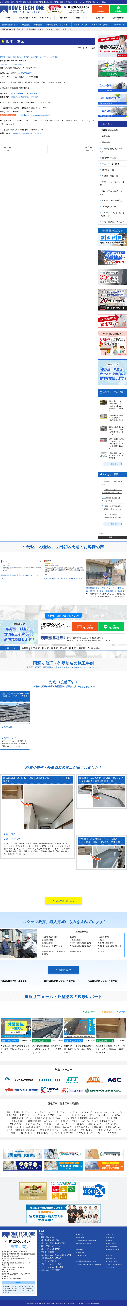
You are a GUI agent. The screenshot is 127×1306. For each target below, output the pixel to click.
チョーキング (40, 1112)
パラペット (58, 1133)
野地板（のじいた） (109, 1121)
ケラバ (9, 1130)
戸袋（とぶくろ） (62, 1124)
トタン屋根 (113, 1118)
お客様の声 (80, 1252)
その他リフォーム (110, 206)
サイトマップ (111, 1267)
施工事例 (79, 1250)
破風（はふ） (99, 1127)
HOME (41, 1231)
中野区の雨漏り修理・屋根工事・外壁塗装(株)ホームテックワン (55, 1303)
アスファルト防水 (87, 1115)
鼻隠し (13, 1133)
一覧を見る (113, 464)
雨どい (48, 1127)
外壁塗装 (26, 24)
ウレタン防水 (103, 1115)
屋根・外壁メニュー (27, 17)
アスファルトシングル (85, 1133)
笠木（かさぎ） (16, 1124)
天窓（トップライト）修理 (112, 184)
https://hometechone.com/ (11, 64)
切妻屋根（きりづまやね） (49, 1130)
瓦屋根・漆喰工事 (110, 176)
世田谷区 (35, 648)
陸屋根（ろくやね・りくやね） (49, 1118)
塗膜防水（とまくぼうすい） (22, 1118)
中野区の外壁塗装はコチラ (86, 1261)
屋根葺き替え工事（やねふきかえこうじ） (43, 1121)
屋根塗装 (38, 24)
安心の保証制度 (111, 1247)
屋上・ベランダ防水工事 (50, 1249)
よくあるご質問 (111, 1261)
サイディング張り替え (112, 200)
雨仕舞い (17, 1112)
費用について (81, 1234)
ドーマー (119, 1130)
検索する (112, 537)
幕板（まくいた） (95, 1124)
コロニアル (112, 1133)
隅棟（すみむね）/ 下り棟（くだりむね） (96, 1130)
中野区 (25, 648)
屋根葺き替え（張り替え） (57, 24)
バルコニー (62, 1115)
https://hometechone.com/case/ (24, 93)
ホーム (9, 17)
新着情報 (108, 1011)
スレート (100, 1133)
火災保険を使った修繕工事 (86, 1241)
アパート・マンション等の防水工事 (112, 214)
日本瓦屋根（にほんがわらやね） (92, 1118)
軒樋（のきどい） (26, 1133)
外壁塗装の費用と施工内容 (51, 1258)
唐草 (8, 1112)
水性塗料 (23, 1115)
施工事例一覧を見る (65, 900)
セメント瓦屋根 (70, 1118)
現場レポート (91, 1011)
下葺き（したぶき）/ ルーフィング (85, 1121)
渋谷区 (63, 648)
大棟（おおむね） (70, 1130)
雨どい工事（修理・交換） (111, 193)
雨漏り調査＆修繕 (10, 24)
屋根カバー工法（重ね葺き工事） (53, 1243)
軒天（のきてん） (83, 1127)
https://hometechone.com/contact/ (27, 133)
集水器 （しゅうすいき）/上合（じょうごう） (24, 1127)
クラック (27, 1112)
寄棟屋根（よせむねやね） (26, 1130)
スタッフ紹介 (111, 1243)
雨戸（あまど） (79, 1124)
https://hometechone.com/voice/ (24, 97)
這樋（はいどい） (112, 1124)
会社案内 (109, 1241)
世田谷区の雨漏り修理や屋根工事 (88, 1264)
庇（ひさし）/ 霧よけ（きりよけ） (39, 1124)
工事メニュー (44, 1234)
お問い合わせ (118, 17)
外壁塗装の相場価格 (83, 1243)
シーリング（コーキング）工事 (42, 1115)
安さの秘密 (80, 1238)
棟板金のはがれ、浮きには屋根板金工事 (56, 1255)
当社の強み (110, 1238)
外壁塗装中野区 (33, 1198)
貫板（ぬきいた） (115, 1127)
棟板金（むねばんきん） (64, 1127)
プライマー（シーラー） (68, 1112)
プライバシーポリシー (114, 1264)
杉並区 (45, 648)
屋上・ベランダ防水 (100, 24)
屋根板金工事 (119, 24)
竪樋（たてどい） (43, 1133)
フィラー (52, 1112)
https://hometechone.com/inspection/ (34, 115)
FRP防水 (69, 1133)
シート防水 (115, 1115)
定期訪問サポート (112, 1250)
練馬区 (54, 648)
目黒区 (72, 648)
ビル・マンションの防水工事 (52, 1267)
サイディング (86, 1112)
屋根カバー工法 (80, 24)
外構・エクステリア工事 (113, 221)
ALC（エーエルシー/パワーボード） (109, 1112)
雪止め (65, 1121)
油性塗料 (12, 1115)
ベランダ (73, 1115)
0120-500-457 (78, 7)
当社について (65, 969)
